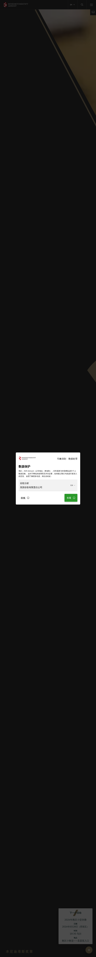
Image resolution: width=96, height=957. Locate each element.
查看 (69, 497)
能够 (23, 497)
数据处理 (72, 458)
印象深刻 (61, 458)
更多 (71, 485)
